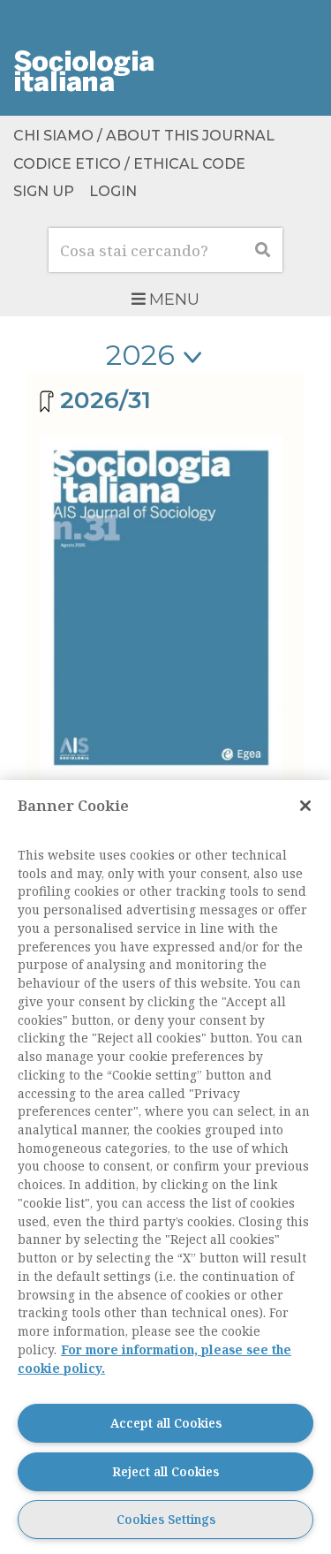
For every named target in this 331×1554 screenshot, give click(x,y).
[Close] (305, 805)
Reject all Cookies (165, 1471)
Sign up (43, 191)
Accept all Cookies (166, 1422)
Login (113, 191)
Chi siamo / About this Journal (144, 136)
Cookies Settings (166, 1519)
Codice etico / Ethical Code (129, 163)
